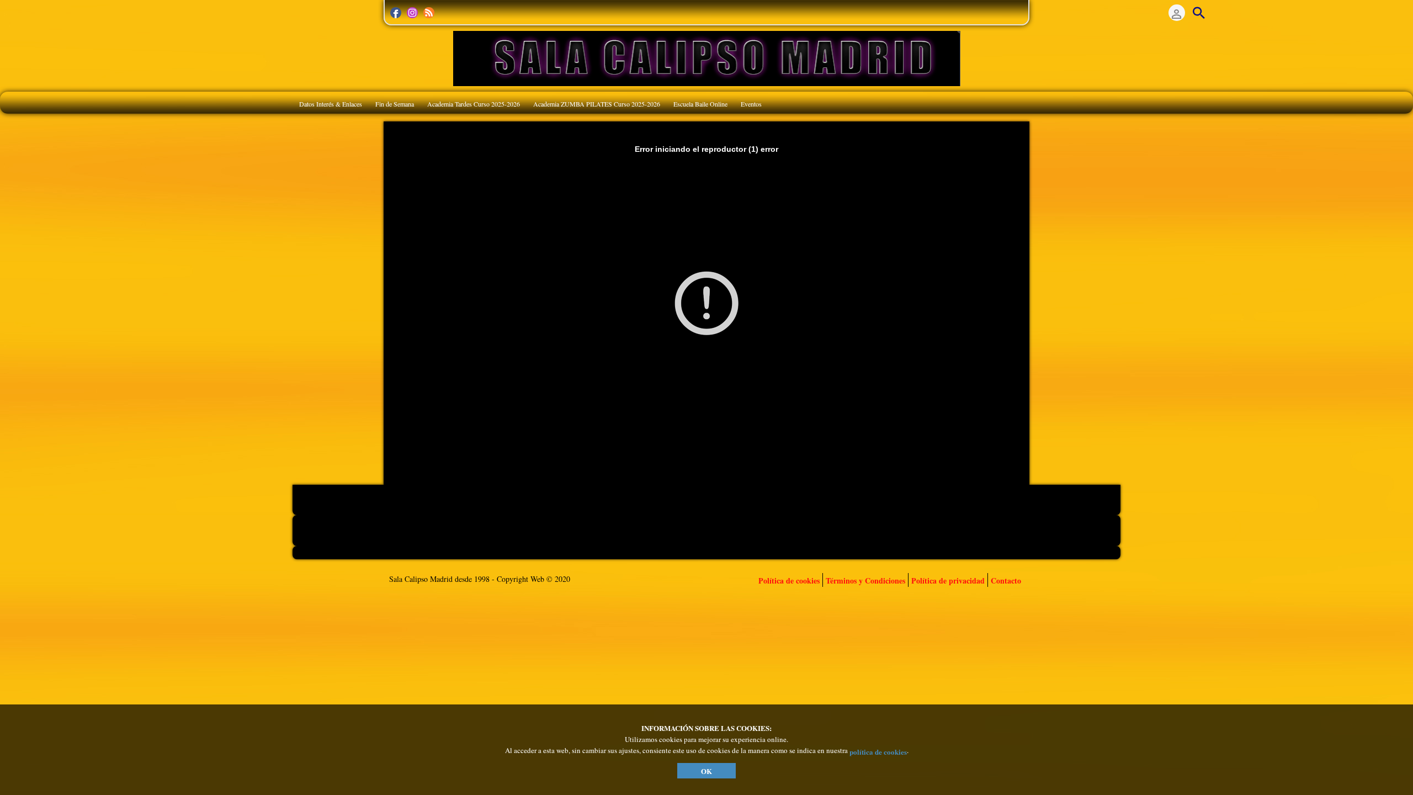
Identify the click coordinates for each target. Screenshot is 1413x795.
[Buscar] (1199, 12)
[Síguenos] (395, 12)
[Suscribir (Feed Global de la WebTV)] (428, 12)
